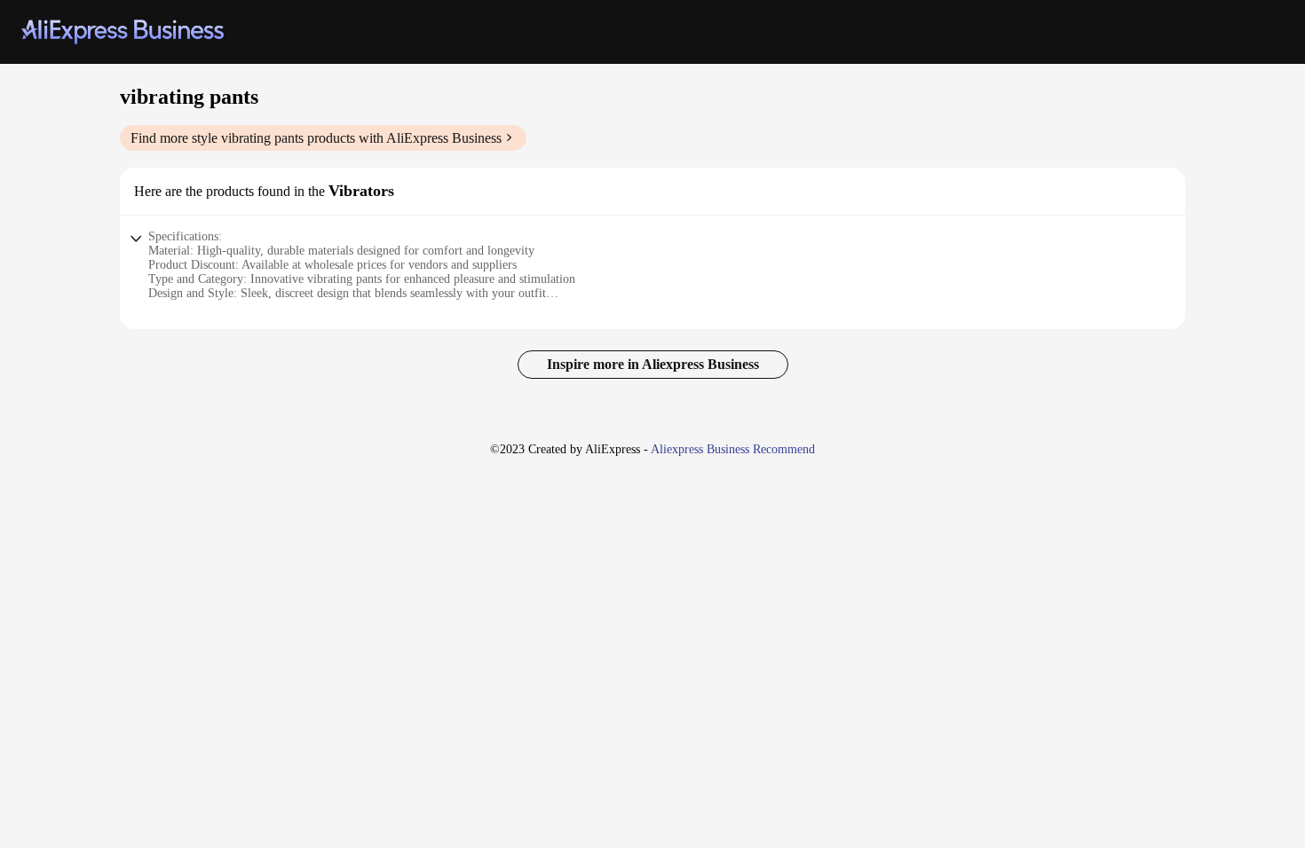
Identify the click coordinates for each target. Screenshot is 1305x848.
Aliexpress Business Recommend (733, 449)
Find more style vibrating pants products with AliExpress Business (316, 137)
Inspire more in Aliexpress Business (653, 364)
